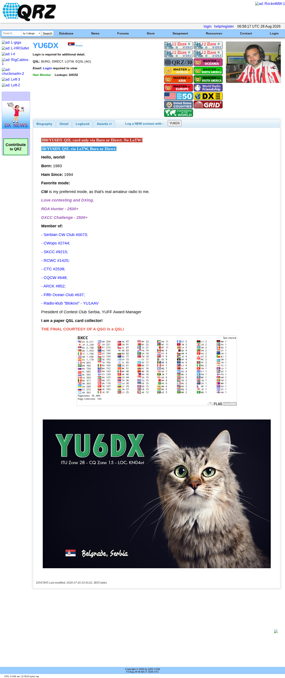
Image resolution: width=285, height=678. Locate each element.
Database (66, 33)
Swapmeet (180, 33)
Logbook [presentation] (83, 124)
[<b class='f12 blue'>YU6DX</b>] (253, 82)
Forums (123, 33)
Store (151, 33)
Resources (214, 33)
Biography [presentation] (44, 124)
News (95, 33)
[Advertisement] (154, 631)
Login (274, 33)
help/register (224, 26)
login (208, 26)
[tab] (44, 124)
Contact (246, 33)
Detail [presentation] (64, 124)
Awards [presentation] (104, 124)
